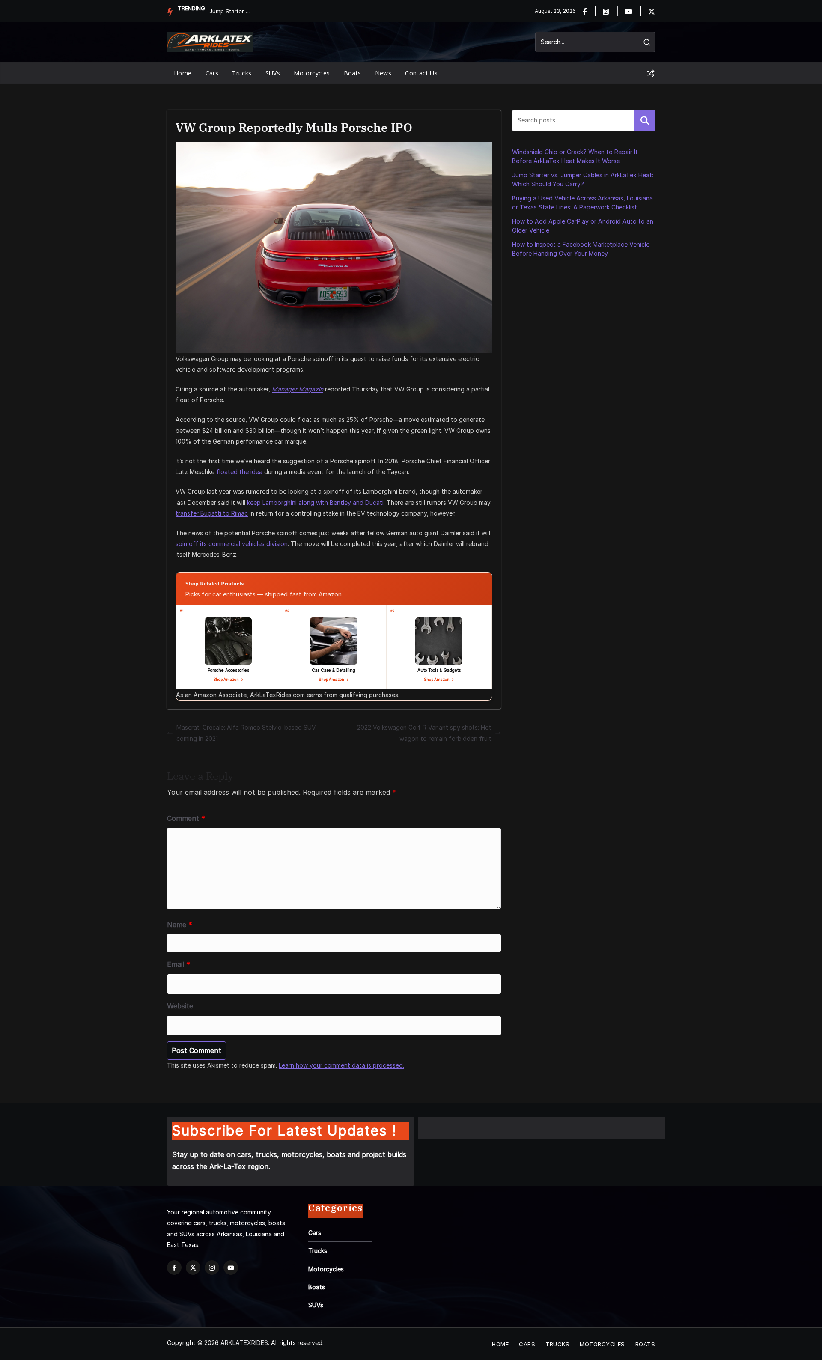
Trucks (241, 73)
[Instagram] (611, 11)
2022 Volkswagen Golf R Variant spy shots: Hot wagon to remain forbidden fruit (424, 733)
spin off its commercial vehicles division (232, 543)
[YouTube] (230, 1267)
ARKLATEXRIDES (244, 1342)
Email (178, 964)
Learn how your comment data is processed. (341, 1065)
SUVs (272, 73)
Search (644, 120)
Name (179, 924)
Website (180, 1006)
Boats (352, 73)
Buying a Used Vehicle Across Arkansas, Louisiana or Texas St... (230, 11)
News (383, 73)
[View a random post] (650, 73)
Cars (212, 73)
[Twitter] (651, 11)
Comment (186, 818)
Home (183, 73)
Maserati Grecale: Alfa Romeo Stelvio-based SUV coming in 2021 (246, 733)
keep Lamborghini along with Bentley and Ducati (315, 502)
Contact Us (421, 73)
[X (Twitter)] (193, 1267)
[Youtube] (633, 11)
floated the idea (239, 471)
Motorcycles (312, 73)
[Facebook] (590, 11)
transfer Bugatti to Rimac (212, 513)
